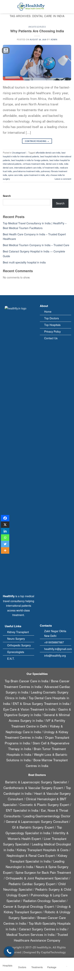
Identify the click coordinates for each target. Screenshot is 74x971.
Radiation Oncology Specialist (44, 900)
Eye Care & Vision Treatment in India (29, 709)
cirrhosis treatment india (34, 163)
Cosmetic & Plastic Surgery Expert (44, 804)
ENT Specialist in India (22, 810)
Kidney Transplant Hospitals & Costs (42, 849)
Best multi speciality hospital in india (24, 262)
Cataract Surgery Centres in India (42, 929)
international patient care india (27, 167)
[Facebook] (5, 518)
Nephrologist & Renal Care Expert (31, 855)
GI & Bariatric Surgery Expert (33, 827)
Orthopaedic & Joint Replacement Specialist (37, 878)
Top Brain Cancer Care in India (26, 680)
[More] (5, 550)
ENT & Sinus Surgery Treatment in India (41, 703)
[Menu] (5, 6)
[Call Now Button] (9, 951)
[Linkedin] (5, 531)
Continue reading (37, 141)
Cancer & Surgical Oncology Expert (28, 906)
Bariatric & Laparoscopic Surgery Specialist (36, 782)
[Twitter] (5, 544)
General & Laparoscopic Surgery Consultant (37, 821)
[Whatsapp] (5, 537)
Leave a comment (63, 178)
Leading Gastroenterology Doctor (47, 816)
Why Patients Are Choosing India (37, 30)
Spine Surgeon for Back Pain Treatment (43, 872)
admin (54, 39)
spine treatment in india (34, 174)
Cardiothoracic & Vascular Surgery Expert (33, 787)
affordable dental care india (48, 152)
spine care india (15, 174)
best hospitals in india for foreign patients (29, 160)
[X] (5, 524)
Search (7, 196)
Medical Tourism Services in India (30, 934)
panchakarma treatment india (26, 171)
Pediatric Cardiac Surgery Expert (32, 883)
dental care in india (54, 163)
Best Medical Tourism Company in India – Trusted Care (36, 245)
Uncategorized (37, 26)
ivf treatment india (51, 167)
